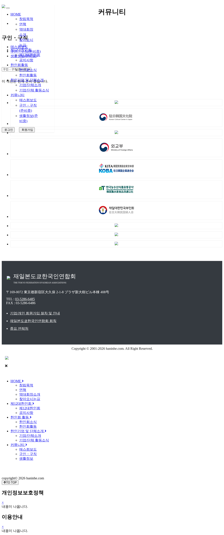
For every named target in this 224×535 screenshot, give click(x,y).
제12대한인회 (21, 50)
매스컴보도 (28, 100)
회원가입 (27, 129)
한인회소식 (28, 70)
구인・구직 (28, 454)
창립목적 (26, 19)
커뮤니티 (17, 95)
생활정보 (26, 458)
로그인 (8, 129)
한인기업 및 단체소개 (27, 80)
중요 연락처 (19, 328)
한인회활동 (19, 65)
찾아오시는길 (29, 399)
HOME (15, 14)
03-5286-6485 (25, 299)
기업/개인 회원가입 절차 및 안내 (35, 313)
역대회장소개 (29, 394)
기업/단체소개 (30, 85)
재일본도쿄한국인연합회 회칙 (33, 321)
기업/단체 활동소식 (34, 90)
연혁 (22, 24)
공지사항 (26, 60)
